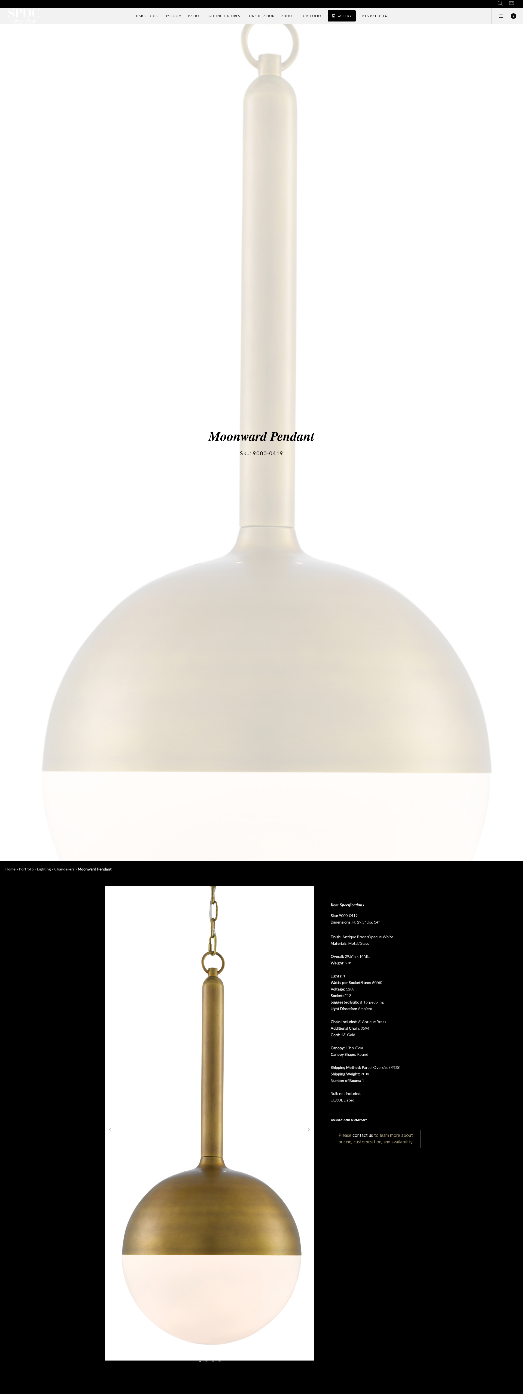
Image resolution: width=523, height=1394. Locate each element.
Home (10, 869)
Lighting (44, 869)
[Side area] (498, 16)
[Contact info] (510, 16)
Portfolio (26, 869)
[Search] (500, 3)
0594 (365, 1028)
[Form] (511, 3)
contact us (362, 1135)
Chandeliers (64, 869)
